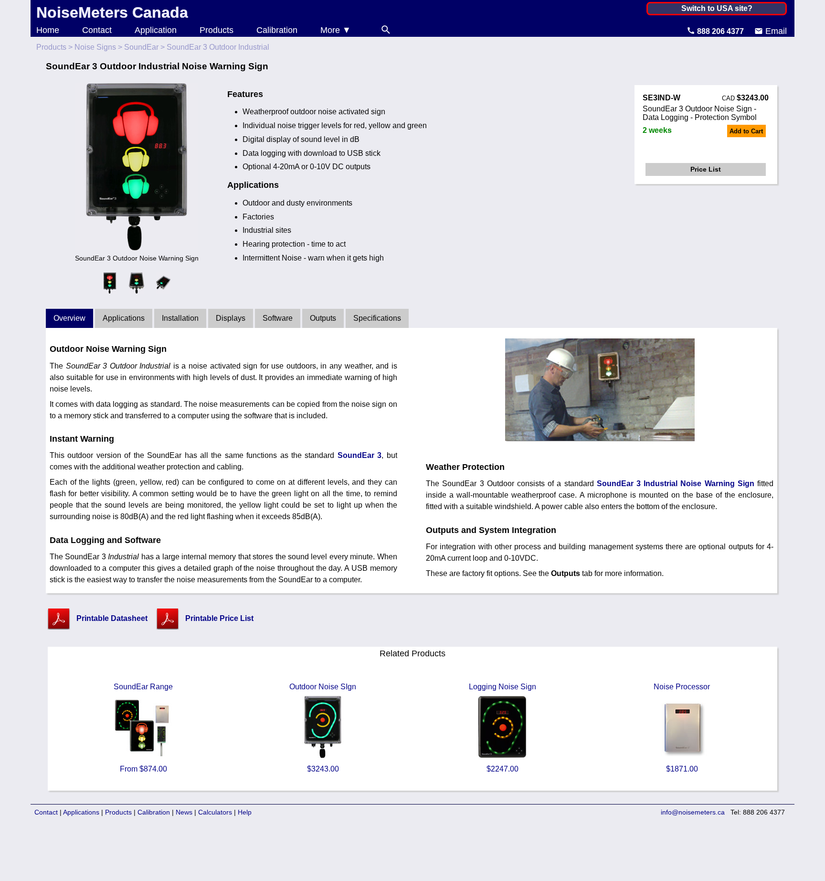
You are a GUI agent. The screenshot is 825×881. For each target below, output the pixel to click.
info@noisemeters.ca (693, 812)
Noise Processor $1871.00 (682, 728)
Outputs (323, 318)
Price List (705, 169)
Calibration (276, 30)
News (184, 812)
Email (775, 31)
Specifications (377, 318)
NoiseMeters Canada (112, 12)
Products (216, 30)
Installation (180, 318)
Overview (69, 318)
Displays (230, 318)
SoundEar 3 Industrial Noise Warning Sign (675, 483)
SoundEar (141, 47)
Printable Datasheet (112, 618)
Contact (97, 30)
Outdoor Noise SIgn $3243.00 (322, 728)
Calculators (215, 812)
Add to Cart (746, 131)
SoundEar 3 (359, 455)
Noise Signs (95, 47)
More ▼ (335, 30)
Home (47, 30)
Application (156, 30)
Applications (124, 318)
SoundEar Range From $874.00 (143, 728)
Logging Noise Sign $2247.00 (502, 728)
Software (278, 318)
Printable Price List (219, 618)
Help (245, 812)
